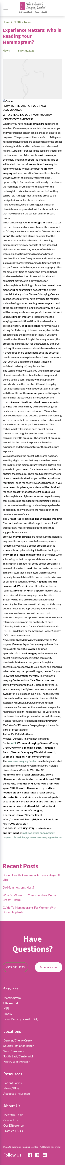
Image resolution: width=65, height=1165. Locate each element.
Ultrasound (10, 1003)
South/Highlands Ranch (18, 1045)
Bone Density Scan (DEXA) (20, 1019)
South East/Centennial (18, 1056)
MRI (6, 1008)
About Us (11, 1105)
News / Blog (11, 1088)
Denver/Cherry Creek (17, 1040)
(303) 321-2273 (15, 967)
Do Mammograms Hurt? (18, 887)
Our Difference (13, 1125)
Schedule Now (48, 967)
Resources (12, 1073)
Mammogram (12, 998)
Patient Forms (12, 1083)
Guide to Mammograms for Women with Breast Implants (29, 910)
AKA (13, 743)
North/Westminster (16, 1061)
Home (6, 21)
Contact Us (10, 1120)
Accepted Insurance (16, 1093)
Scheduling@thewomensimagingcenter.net (38, 837)
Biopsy (7, 1014)
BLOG (17, 21)
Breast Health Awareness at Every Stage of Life (31, 877)
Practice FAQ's (13, 1131)
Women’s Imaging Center (22, 761)
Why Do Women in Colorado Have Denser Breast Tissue (30, 897)
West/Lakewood (14, 1051)
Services (10, 988)
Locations (12, 1031)
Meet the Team (13, 1115)
